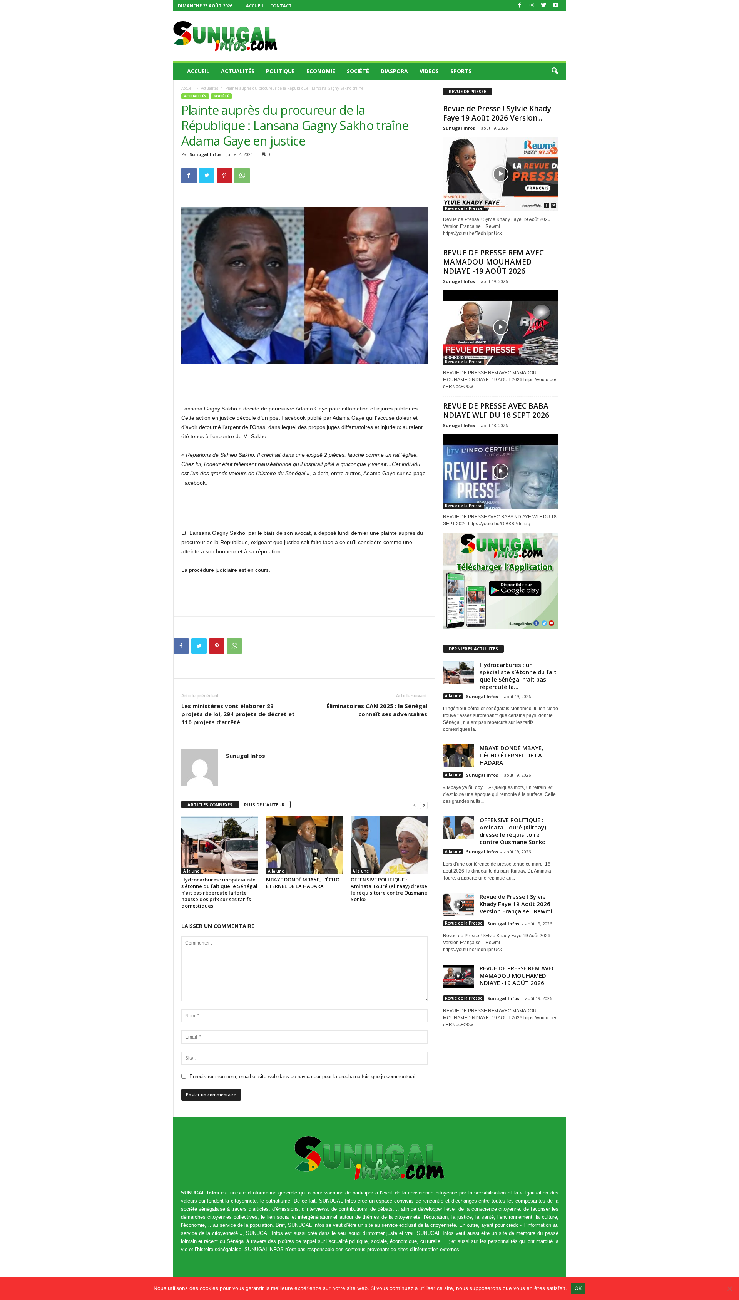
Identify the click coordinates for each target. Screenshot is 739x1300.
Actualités (237, 71)
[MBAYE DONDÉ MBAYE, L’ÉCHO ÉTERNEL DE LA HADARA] (304, 845)
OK (578, 1288)
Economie (320, 71)
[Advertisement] (426, 36)
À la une (191, 871)
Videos (429, 71)
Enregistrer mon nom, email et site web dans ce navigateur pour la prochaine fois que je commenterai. (303, 1076)
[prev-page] (414, 805)
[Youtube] (555, 5)
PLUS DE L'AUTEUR (264, 804)
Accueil (255, 5)
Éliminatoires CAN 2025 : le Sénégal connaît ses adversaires (376, 710)
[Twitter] (543, 5)
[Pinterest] (224, 175)
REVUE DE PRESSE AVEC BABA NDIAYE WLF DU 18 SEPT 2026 (496, 410)
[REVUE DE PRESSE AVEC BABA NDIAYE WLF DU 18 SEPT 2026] (500, 471)
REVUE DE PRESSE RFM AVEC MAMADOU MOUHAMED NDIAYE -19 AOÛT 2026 (493, 262)
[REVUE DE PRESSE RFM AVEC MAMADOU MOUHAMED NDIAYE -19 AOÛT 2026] (500, 327)
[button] (554, 71)
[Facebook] (520, 5)
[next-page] (424, 805)
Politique (280, 71)
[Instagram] (532, 5)
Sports (460, 71)
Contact (281, 5)
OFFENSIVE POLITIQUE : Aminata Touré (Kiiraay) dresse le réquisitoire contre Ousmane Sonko (389, 889)
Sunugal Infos (205, 154)
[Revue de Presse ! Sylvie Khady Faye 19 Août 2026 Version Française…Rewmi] (500, 174)
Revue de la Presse (463, 208)
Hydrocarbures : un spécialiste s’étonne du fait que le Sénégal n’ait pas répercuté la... (518, 675)
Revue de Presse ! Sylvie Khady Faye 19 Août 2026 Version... (497, 113)
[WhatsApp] (242, 175)
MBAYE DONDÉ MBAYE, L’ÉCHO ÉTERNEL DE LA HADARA (302, 883)
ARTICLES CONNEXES (209, 804)
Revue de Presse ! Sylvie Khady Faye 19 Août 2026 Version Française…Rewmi (516, 904)
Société (358, 71)
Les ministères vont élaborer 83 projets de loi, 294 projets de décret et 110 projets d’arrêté (238, 714)
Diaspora (394, 71)
